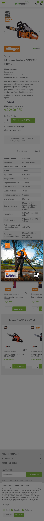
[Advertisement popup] (22, 260)
